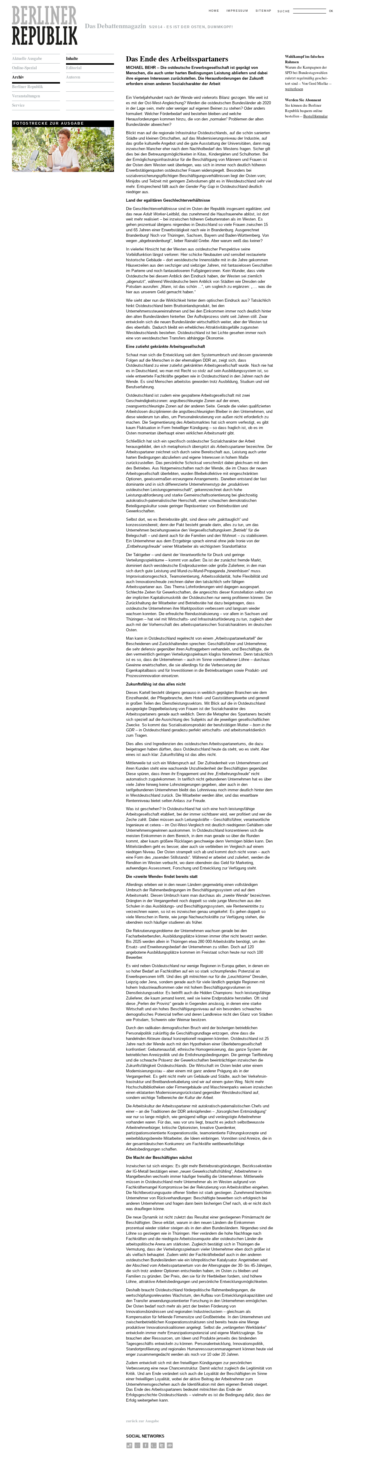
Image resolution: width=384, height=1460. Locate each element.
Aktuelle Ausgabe (27, 58)
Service (18, 105)
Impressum (237, 10)
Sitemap (264, 10)
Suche (284, 11)
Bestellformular (315, 116)
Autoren (73, 77)
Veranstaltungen (26, 96)
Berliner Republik (27, 87)
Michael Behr (141, 67)
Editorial (74, 68)
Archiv (18, 77)
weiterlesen (294, 88)
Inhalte (72, 58)
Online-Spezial (24, 68)
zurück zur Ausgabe (142, 1420)
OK (331, 11)
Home (214, 10)
